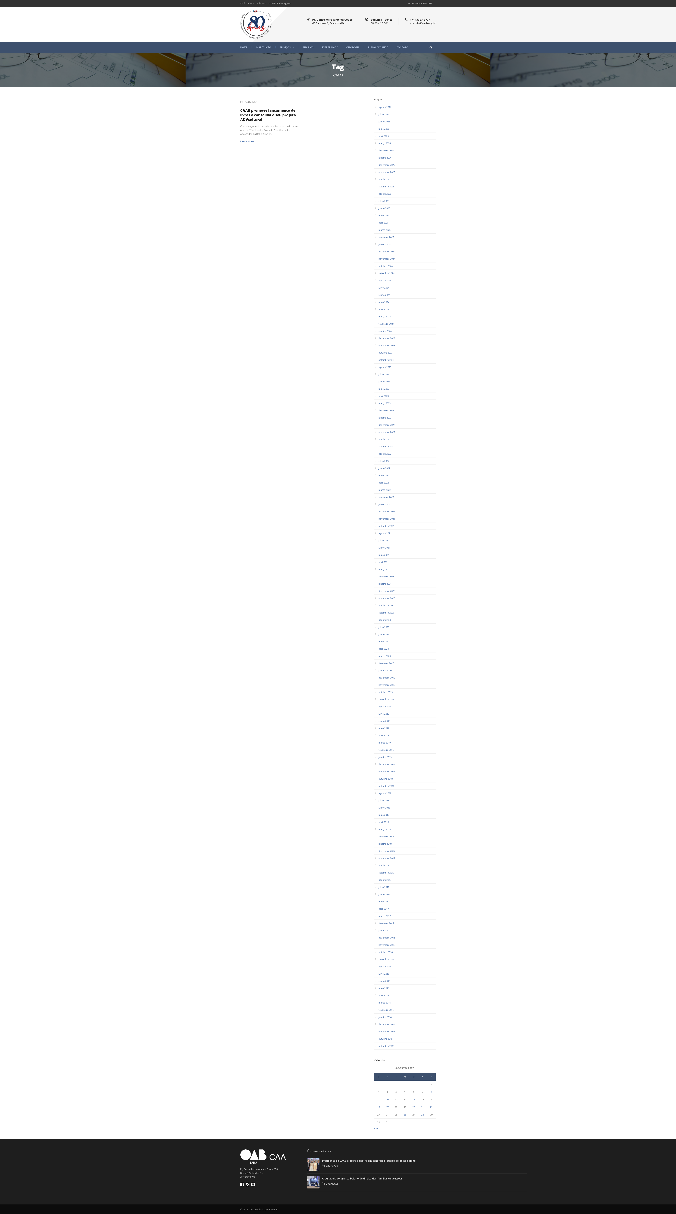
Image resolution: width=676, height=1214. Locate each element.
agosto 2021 (384, 533)
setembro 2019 (386, 699)
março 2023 (384, 403)
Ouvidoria (352, 47)
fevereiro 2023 (386, 410)
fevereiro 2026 (386, 150)
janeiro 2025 (385, 244)
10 (387, 1099)
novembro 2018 (386, 771)
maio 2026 (383, 128)
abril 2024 (383, 309)
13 (413, 1099)
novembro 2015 (386, 1031)
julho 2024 (383, 287)
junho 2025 (384, 208)
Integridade (330, 47)
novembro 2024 (386, 258)
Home (243, 47)
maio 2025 (383, 215)
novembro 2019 (386, 684)
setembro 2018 (386, 786)
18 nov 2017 (250, 101)
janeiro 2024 (385, 331)
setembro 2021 (386, 526)
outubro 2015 (385, 1038)
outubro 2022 (385, 439)
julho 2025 (383, 201)
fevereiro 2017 (386, 923)
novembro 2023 (386, 345)
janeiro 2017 (385, 930)
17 (387, 1107)
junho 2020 (384, 634)
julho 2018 (383, 800)
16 (378, 1107)
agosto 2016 (384, 966)
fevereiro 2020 (386, 663)
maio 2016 (383, 988)
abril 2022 (383, 482)
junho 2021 (384, 547)
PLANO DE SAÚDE (378, 47)
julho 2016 (383, 973)
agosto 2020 (384, 619)
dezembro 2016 (386, 937)
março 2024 (384, 316)
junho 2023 (384, 381)
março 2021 (384, 569)
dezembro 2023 (386, 338)
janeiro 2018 (385, 843)
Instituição (263, 47)
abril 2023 (383, 396)
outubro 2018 (385, 778)
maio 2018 (383, 814)
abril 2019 (383, 735)
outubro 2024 (385, 266)
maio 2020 (383, 641)
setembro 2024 (386, 273)
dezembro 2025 (386, 164)
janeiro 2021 (385, 583)
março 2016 (384, 1002)
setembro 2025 (386, 186)
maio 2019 (383, 728)
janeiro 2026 (385, 157)
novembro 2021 (386, 518)
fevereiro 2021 (386, 576)
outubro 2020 (385, 605)
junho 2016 (384, 981)
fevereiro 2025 (386, 237)
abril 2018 (383, 822)
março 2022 (384, 489)
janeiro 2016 (385, 1017)
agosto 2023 (384, 367)
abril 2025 (383, 222)
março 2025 (384, 229)
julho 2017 (383, 887)
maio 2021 (383, 554)
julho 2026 (383, 114)
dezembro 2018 (386, 764)
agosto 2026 (384, 107)
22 (431, 1107)
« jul (376, 1128)
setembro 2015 (386, 1046)
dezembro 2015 (386, 1024)
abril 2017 (383, 908)
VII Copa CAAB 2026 (422, 3)
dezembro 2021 (386, 511)
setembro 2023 (386, 359)
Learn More (247, 141)
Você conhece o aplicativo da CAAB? (265, 3)
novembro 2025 (386, 172)
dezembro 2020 (386, 591)
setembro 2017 (386, 872)
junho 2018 (384, 807)
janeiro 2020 (385, 670)
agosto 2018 (384, 793)
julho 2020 (383, 627)
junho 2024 (384, 294)
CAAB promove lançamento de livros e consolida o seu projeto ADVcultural (268, 115)
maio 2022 (383, 475)
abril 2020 (383, 648)
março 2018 (384, 829)
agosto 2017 (384, 879)
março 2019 (384, 742)
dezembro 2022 (386, 424)
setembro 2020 (386, 612)
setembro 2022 (386, 446)
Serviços (285, 47)
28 (422, 1114)
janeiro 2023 (385, 417)
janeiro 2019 (385, 757)
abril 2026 (383, 136)
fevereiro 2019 (386, 749)
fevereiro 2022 (386, 497)
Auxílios (308, 47)
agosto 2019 (384, 706)
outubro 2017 (385, 865)
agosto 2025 (384, 193)
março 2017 (384, 916)
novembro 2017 (386, 858)
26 (405, 1114)
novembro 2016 (386, 944)
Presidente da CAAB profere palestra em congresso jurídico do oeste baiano (369, 1160)
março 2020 (384, 656)
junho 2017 (384, 894)
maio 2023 (383, 388)
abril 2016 (383, 995)
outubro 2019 (385, 692)
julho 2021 (383, 540)
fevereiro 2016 (386, 1009)
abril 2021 (383, 562)
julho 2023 (383, 374)
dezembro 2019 (386, 677)
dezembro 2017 (386, 851)
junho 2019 (384, 721)
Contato (402, 47)
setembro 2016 (386, 959)
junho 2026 (384, 121)
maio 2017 (383, 901)
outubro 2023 (385, 352)
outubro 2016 (385, 952)
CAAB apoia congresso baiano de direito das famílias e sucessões (362, 1178)
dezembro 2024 (386, 251)
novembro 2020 (386, 598)
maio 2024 (383, 302)
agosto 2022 (384, 453)
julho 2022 (383, 461)
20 (413, 1107)
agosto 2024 (384, 280)
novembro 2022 (386, 432)
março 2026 (384, 143)
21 (422, 1107)
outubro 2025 (385, 179)
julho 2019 (383, 713)
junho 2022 (384, 468)
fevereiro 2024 (386, 323)
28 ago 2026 (332, 1165)
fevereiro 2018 (386, 836)
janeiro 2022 (385, 504)
